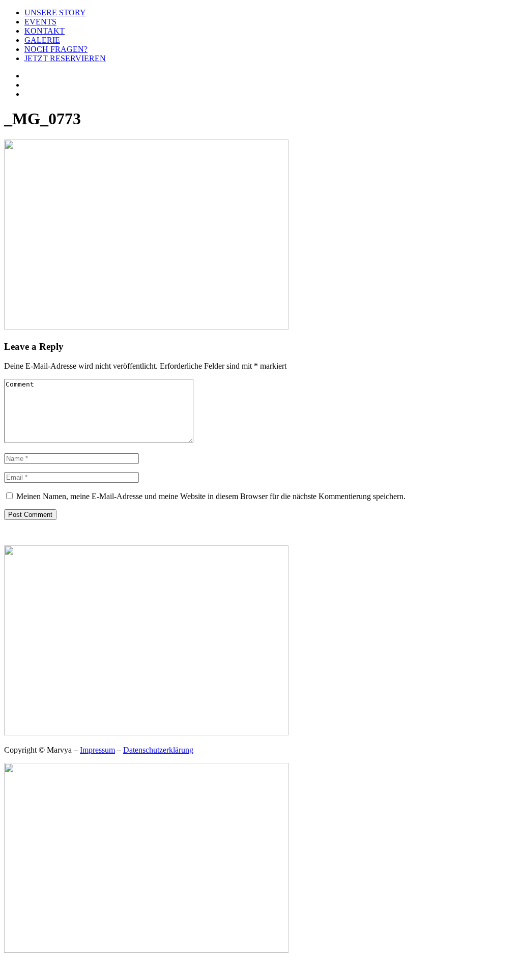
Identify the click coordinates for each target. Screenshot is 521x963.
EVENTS (40, 21)
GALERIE (42, 40)
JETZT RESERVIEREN (65, 58)
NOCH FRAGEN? (56, 49)
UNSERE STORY (55, 12)
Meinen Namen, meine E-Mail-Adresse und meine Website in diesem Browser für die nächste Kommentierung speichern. (211, 496)
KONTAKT (44, 30)
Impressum (97, 750)
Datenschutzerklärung (158, 750)
